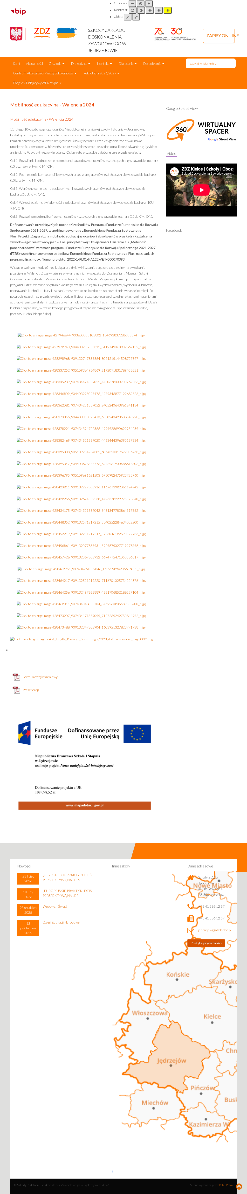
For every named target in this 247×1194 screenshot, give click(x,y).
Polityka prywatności (206, 943)
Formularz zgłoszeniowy (40, 677)
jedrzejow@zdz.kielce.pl (214, 930)
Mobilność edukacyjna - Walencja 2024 (41, 119)
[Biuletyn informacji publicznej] (18, 11)
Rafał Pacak (226, 1185)
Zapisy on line (220, 35)
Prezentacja (31, 690)
